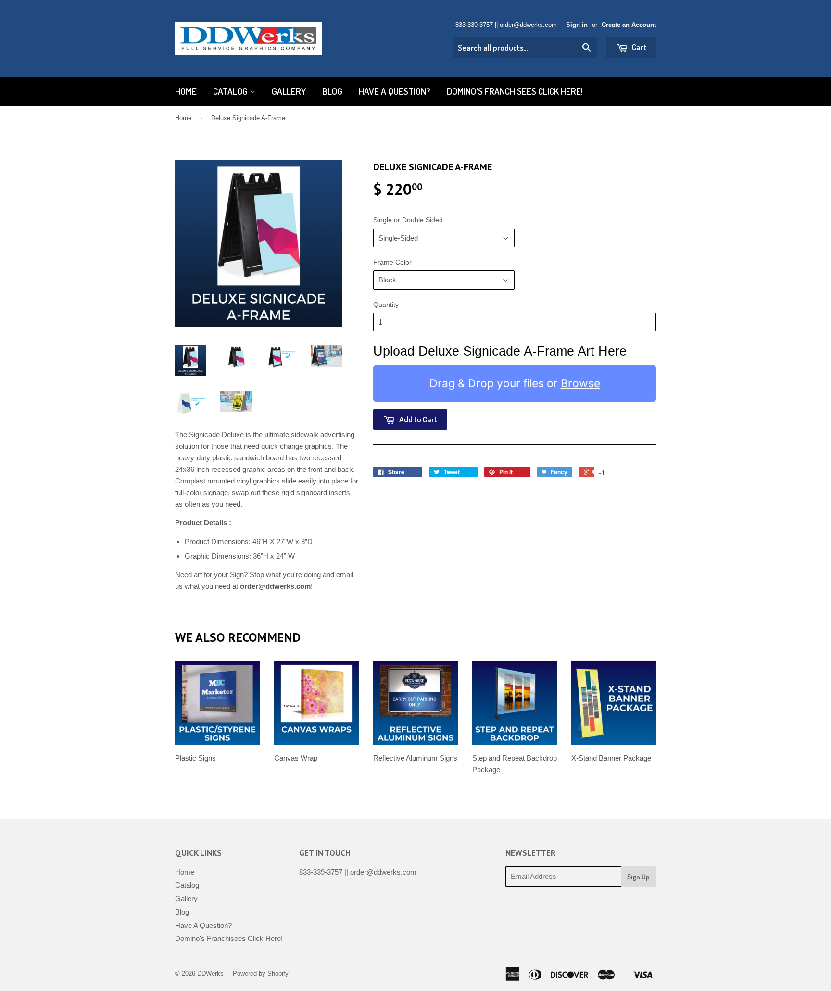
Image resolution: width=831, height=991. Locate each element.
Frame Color (392, 262)
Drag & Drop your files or (514, 383)
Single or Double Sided (408, 220)
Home (186, 91)
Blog (332, 91)
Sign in (577, 24)
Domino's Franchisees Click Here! (515, 91)
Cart (638, 47)
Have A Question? (394, 91)
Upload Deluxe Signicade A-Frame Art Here (500, 351)
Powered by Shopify (261, 973)
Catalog (231, 91)
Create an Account (629, 24)
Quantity (386, 304)
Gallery (289, 91)
